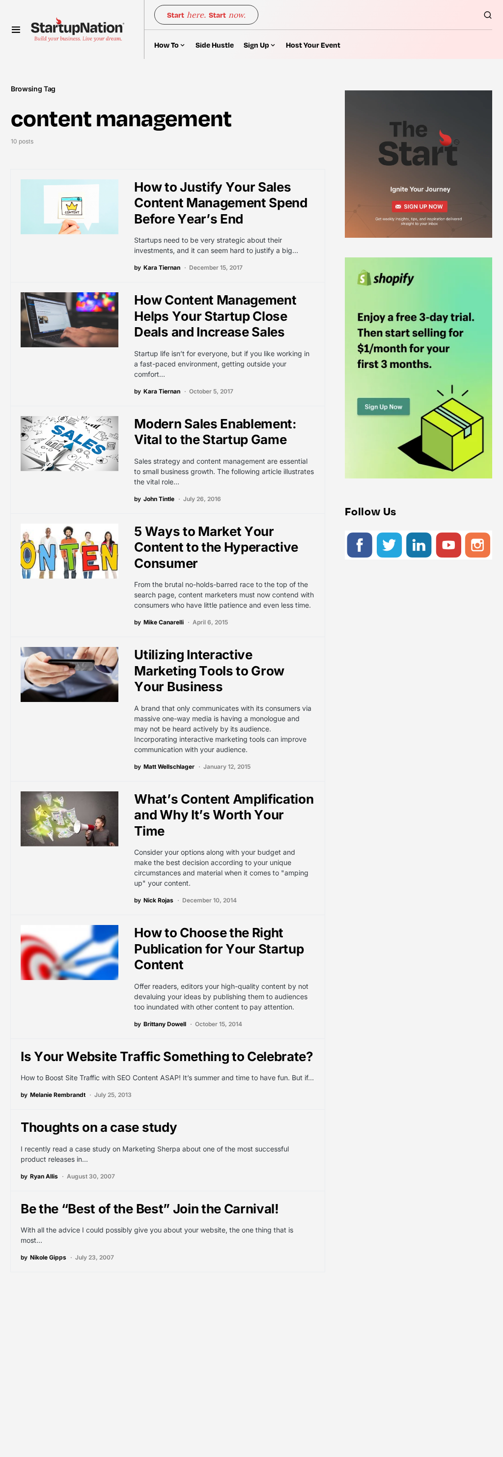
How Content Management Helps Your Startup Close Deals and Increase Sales (215, 315)
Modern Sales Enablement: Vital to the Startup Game (215, 432)
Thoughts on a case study (99, 1127)
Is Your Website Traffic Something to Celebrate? (167, 1056)
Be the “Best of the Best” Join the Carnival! (150, 1208)
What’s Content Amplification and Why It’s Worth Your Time (223, 815)
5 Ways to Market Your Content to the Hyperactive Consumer (216, 547)
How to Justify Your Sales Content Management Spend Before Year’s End (220, 202)
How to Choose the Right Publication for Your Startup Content (219, 948)
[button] (16, 29)
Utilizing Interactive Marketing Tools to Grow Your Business (209, 670)
